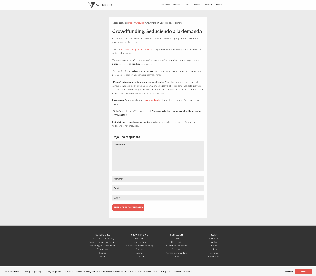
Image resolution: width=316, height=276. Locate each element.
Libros (177, 256)
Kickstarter (213, 256)
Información (139, 238)
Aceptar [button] (304, 272)
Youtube (214, 249)
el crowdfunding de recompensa (136, 49)
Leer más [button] (190, 271)
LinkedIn (213, 245)
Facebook (213, 238)
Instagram (213, 252)
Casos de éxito (140, 242)
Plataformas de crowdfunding (139, 245)
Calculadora (139, 256)
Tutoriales (176, 249)
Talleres (176, 238)
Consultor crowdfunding (102, 238)
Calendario (176, 242)
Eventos (139, 252)
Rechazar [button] (289, 272)
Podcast (139, 249)
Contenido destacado (176, 245)
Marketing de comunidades (102, 245)
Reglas (102, 252)
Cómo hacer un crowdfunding (102, 242)
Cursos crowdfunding (176, 252)
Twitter (213, 242)
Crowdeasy (102, 249)
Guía (102, 256)
